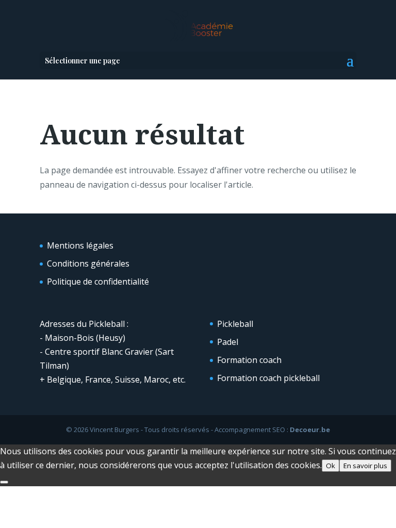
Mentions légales (80, 245)
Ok (330, 465)
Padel (227, 342)
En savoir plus (365, 465)
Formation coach (249, 360)
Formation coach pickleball (268, 378)
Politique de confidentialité (98, 281)
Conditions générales (88, 263)
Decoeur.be (310, 429)
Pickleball (235, 323)
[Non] (4, 482)
